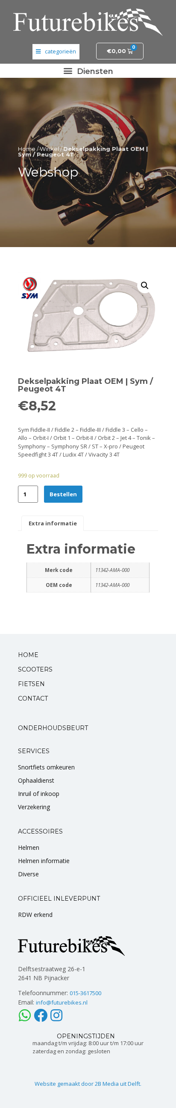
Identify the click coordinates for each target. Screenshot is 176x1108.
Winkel (49, 148)
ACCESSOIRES (40, 831)
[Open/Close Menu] (55, 51)
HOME (28, 655)
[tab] (52, 523)
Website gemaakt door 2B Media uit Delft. (88, 1083)
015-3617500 (85, 993)
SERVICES (34, 751)
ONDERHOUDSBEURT (53, 728)
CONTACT (33, 698)
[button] (88, 71)
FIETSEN (31, 684)
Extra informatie (53, 523)
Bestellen (63, 494)
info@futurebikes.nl (62, 1002)
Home (26, 148)
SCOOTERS (35, 669)
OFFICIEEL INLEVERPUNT (59, 898)
